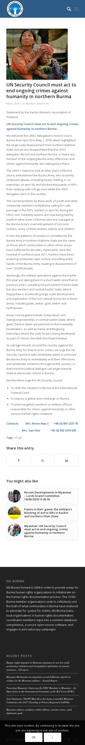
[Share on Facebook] (19, 460)
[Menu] (76, 9)
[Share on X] (42, 460)
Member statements (37, 103)
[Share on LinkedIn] (66, 460)
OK (34, 737)
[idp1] (37, 54)
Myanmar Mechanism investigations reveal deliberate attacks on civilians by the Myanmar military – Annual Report (38, 678)
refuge (18, 437)
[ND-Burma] (35, 9)
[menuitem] (67, 9)
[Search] (67, 9)
